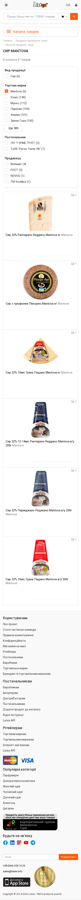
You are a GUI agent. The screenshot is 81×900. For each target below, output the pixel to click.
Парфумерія (11, 775)
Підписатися (68, 857)
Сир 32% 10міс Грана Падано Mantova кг (39, 372)
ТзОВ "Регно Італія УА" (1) (28, 149)
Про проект (10, 624)
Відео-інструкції (13, 714)
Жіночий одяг (12, 786)
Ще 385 (13, 128)
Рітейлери (9, 651)
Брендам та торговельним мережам (27, 673)
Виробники (10, 662)
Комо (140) (18, 97)
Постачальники (13, 657)
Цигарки (8, 808)
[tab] (40, 31)
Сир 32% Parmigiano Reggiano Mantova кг (39, 235)
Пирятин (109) (20, 109)
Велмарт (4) (18, 164)
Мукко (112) (19, 103)
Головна (7, 40)
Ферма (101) (19, 115)
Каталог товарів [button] (25, 32)
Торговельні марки (15, 668)
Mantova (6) (18, 91)
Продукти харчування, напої (31, 40)
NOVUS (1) (17, 176)
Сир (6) (15, 76)
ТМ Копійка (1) (20, 182)
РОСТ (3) (16, 170)
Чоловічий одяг (13, 791)
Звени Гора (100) (22, 120)
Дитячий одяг (12, 797)
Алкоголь (9, 803)
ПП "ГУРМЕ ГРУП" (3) (25, 143)
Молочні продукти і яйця (19, 45)
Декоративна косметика (19, 780)
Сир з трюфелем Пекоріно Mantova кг (37, 303)
